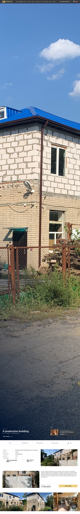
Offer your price (55, 443)
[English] (76, 1)
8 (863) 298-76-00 (65, 1)
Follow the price (40, 443)
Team (42, 1)
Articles (32, 1)
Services (28, 1)
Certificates (46, 1)
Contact (62, 434)
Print (10, 443)
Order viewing (6, 436)
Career (50, 1)
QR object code (25, 443)
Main (17, 1)
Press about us (37, 1)
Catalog (20, 1)
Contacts (54, 1)
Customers (25, 1)
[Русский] (74, 1)
